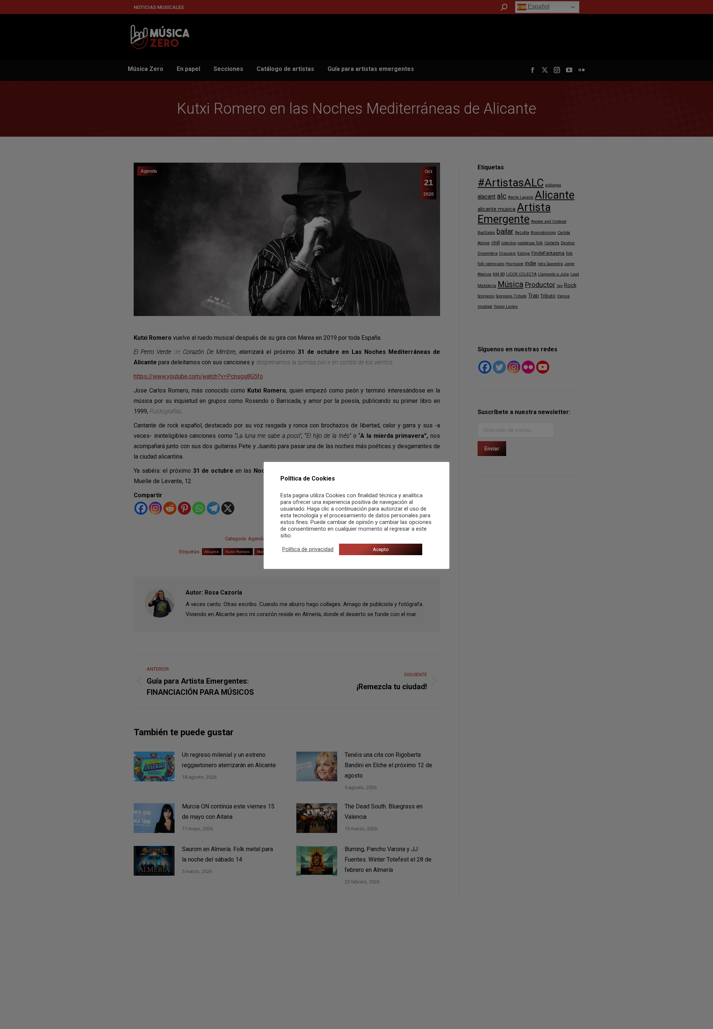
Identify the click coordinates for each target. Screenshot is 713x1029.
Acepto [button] (381, 549)
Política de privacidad (307, 549)
